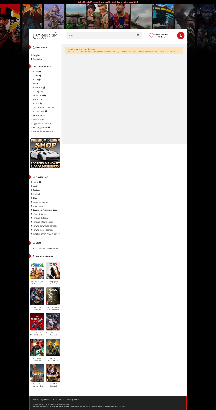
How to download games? (44, 226)
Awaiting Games (40, 127)
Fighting (36, 99)
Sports (35, 75)
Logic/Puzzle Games (42, 107)
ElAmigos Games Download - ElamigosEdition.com (45, 35)
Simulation (37, 95)
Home (35, 182)
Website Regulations (41, 399)
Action (35, 71)
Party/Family (38, 111)
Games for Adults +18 (42, 131)
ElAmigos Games (40, 202)
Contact (36, 194)
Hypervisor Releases (42, 123)
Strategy (36, 91)
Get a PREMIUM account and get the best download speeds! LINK (108, 2)
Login (35, 186)
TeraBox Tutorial (40, 218)
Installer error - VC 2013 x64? (46, 233)
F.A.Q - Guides (39, 214)
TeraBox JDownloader (42, 222)
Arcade (36, 103)
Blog (34, 198)
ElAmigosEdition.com (49, 404)
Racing (35, 79)
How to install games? (42, 229)
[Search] (138, 35)
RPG (34, 83)
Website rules (58, 399)
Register (37, 58)
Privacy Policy (72, 399)
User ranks (37, 206)
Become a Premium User (44, 210)
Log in (36, 55)
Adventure (37, 87)
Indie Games (38, 119)
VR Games (37, 115)
